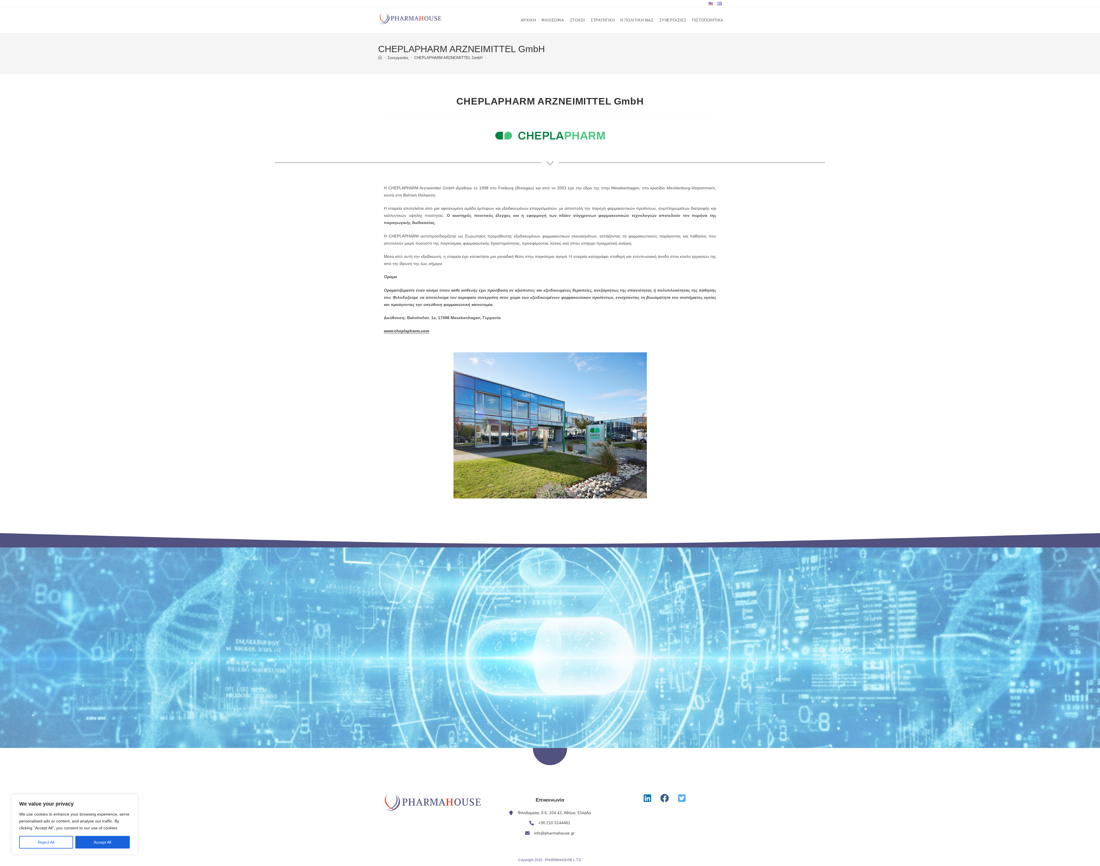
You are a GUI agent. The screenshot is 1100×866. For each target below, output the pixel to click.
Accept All (102, 842)
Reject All (46, 842)
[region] (74, 824)
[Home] (380, 58)
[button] (647, 798)
